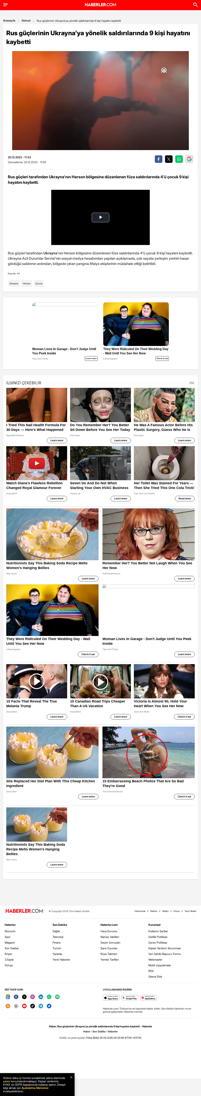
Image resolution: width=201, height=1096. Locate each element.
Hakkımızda (139, 911)
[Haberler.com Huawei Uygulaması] (148, 998)
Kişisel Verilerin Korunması (164, 948)
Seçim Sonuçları (110, 942)
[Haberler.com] (24, 911)
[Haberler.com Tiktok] (32, 1006)
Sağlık (56, 931)
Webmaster (155, 959)
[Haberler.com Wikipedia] (16, 1006)
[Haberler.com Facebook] (16, 997)
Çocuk (38, 283)
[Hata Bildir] (92, 1037)
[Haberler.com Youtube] (24, 1006)
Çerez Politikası (157, 942)
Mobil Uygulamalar (159, 965)
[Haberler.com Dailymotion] (49, 1006)
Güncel (26, 20)
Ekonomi (10, 931)
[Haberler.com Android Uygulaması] (130, 998)
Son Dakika (11, 948)
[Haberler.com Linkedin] (41, 997)
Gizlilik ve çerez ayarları (72, 1037)
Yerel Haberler (61, 959)
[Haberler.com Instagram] (32, 997)
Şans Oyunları (109, 948)
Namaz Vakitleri (109, 936)
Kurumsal (154, 924)
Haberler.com (109, 924)
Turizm (57, 948)
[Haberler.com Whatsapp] (49, 997)
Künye (177, 911)
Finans (57, 942)
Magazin (10, 942)
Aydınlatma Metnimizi (35, 1088)
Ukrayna (13, 283)
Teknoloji (58, 936)
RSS (151, 971)
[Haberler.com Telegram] (41, 1006)
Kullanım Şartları (158, 931)
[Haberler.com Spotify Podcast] (57, 997)
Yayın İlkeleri (190, 911)
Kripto (8, 954)
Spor (8, 936)
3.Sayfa (9, 959)
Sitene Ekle (155, 976)
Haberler (10, 924)
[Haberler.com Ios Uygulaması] (111, 998)
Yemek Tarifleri (109, 959)
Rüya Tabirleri (108, 954)
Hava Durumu (108, 931)
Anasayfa (9, 20)
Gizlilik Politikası (157, 936)
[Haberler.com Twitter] (24, 997)
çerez (6, 1081)
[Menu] (5, 4)
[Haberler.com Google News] (8, 997)
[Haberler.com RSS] (8, 1006)
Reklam (153, 911)
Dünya (9, 965)
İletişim (165, 911)
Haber (86, 1031)
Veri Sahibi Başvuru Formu (164, 954)
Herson (27, 283)
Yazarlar (57, 954)
